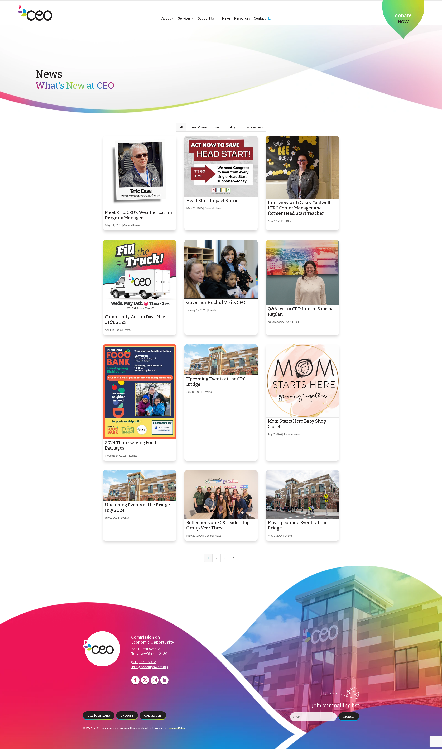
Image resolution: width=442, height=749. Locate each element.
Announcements (293, 434)
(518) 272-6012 (143, 662)
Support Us (206, 18)
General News (131, 225)
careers (127, 715)
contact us (153, 715)
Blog (289, 220)
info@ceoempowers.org (149, 667)
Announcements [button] (252, 127)
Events (128, 329)
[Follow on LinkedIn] (164, 680)
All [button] (181, 127)
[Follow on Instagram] (155, 680)
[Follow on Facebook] (135, 680)
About (166, 18)
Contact (260, 18)
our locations (98, 715)
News (226, 18)
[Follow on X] (145, 680)
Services (184, 18)
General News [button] (198, 127)
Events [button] (218, 127)
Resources (242, 18)
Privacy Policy (177, 727)
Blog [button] (232, 127)
